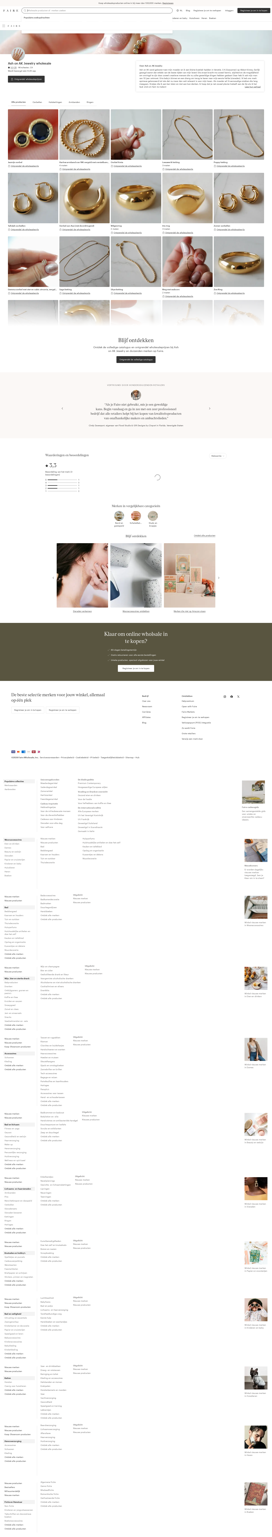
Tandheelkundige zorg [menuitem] (51, 1314)
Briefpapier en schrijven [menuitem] (16, 1273)
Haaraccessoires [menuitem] (48, 1053)
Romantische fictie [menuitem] (50, 1494)
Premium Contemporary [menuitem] (89, 783)
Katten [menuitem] (8, 1378)
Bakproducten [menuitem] (11, 982)
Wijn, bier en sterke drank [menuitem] (17, 978)
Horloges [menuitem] (45, 1085)
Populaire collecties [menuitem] (14, 781)
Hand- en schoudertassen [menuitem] (53, 1097)
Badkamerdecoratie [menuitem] (50, 899)
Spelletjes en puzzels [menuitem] (15, 1257)
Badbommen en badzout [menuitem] (52, 1112)
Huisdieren (194, 18)
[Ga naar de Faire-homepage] (10, 11)
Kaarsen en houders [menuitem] (50, 854)
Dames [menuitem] (8, 847)
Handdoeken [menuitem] (47, 911)
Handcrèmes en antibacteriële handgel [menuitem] (59, 1120)
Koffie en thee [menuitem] (11, 997)
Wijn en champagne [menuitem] (50, 966)
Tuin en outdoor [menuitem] (48, 858)
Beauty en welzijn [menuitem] (13, 851)
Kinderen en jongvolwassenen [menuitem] (19, 1510)
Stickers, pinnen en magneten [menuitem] (19, 1277)
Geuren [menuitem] (8, 1132)
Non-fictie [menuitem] (9, 1506)
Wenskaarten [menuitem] (11, 1265)
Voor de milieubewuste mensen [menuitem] (55, 811)
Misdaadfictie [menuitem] (47, 1490)
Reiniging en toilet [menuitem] (49, 1374)
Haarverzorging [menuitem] (12, 1140)
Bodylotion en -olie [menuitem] (49, 1116)
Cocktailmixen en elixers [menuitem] (52, 986)
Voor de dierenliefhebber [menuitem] (52, 815)
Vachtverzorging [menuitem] (48, 1398)
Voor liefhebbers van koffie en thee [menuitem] (94, 803)
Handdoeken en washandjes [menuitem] (54, 1322)
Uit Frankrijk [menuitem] (83, 819)
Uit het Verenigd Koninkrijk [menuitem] (90, 815)
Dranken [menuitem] (8, 986)
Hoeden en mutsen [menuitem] (49, 1057)
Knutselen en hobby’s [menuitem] (15, 1253)
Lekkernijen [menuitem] (46, 1410)
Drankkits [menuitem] (45, 990)
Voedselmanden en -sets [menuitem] (16, 1021)
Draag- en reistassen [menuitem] (50, 1370)
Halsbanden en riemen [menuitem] (51, 1382)
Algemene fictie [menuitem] (48, 1482)
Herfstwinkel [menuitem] (46, 795)
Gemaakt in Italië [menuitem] (86, 831)
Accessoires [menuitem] (10, 1053)
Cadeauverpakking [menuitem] (13, 1261)
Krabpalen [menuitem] (45, 1386)
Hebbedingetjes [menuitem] (48, 807)
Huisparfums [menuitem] (89, 838)
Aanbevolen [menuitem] (10, 789)
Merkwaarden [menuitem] (11, 785)
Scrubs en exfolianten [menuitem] (51, 1128)
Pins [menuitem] (6, 1196)
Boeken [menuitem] (8, 875)
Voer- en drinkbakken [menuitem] (50, 1366)
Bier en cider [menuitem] (47, 970)
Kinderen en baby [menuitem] (13, 863)
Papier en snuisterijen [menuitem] (15, 859)
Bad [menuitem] (42, 846)
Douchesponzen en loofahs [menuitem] (53, 1124)
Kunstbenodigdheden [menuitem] (51, 1241)
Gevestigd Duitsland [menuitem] (87, 823)
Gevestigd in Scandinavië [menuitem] (90, 827)
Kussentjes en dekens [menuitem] (93, 854)
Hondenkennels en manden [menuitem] (53, 1390)
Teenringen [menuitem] (46, 1196)
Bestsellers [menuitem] (10, 1487)
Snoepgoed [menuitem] (10, 1005)
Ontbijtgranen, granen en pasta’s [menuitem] (16, 991)
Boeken (212, 18)
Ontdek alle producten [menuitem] (15, 958)
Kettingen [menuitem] (9, 1216)
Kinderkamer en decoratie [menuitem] (17, 1326)
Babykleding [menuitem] (10, 1345)
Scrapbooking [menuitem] (47, 1253)
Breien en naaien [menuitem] (48, 1249)
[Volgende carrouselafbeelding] (209, 408)
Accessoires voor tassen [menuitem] (52, 1093)
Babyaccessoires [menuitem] (13, 1337)
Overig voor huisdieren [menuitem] (15, 1386)
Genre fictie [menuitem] (46, 1486)
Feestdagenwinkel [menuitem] (49, 799)
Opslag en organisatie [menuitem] (93, 850)
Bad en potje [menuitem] (47, 1306)
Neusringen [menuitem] (46, 1193)
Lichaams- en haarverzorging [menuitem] (54, 1310)
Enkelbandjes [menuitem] (47, 1177)
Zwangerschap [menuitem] (12, 1322)
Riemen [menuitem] (44, 1041)
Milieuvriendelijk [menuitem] (12, 1491)
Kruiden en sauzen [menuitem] (13, 1001)
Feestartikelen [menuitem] (11, 1269)
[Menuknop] (3, 26)
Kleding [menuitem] (8, 1061)
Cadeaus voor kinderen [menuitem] (51, 819)
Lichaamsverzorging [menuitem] (50, 1429)
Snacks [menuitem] (8, 1017)
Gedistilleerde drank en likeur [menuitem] (55, 974)
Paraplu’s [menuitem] (45, 1089)
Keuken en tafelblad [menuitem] (92, 846)
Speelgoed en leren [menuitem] (14, 1333)
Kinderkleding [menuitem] (11, 1349)
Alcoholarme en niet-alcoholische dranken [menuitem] (61, 982)
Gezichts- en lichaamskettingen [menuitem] (56, 1185)
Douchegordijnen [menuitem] (49, 907)
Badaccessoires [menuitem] (48, 895)
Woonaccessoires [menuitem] (13, 839)
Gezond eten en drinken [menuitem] (89, 795)
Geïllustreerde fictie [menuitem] (50, 1498)
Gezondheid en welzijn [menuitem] (15, 1136)
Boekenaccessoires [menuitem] (14, 1521)
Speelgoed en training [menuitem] (51, 1406)
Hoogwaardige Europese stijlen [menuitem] (93, 787)
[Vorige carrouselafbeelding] (62, 408)
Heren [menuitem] (7, 871)
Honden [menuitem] (8, 1382)
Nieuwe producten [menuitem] (49, 842)
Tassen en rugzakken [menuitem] (50, 1037)
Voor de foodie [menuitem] (85, 799)
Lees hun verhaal (253, 87)
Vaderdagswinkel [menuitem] (49, 787)
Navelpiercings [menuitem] (48, 1181)
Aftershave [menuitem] (46, 1433)
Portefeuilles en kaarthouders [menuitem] (54, 1081)
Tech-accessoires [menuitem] (49, 1073)
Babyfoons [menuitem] (45, 1302)
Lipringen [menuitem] (45, 1189)
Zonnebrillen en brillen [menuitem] (51, 1069)
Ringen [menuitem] (8, 1220)
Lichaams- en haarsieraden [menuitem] (18, 1189)
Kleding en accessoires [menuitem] (52, 1378)
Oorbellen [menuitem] (9, 1204)
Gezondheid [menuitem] (46, 1402)
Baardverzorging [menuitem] (48, 1425)
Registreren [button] (168, 3)
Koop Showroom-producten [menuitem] (18, 1046)
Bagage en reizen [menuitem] (49, 1077)
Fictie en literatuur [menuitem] (13, 1502)
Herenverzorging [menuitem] (12, 1148)
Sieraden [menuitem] (9, 855)
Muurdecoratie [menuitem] (89, 858)
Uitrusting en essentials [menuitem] (16, 1318)
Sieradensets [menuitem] (11, 1208)
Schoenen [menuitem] (9, 1057)
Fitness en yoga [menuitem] (12, 1128)
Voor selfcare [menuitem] (47, 827)
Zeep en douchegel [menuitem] (50, 1132)
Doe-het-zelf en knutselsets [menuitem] (53, 1245)
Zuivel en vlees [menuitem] (12, 1009)
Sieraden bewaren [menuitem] (13, 1212)
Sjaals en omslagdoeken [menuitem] (52, 1065)
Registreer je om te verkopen (207, 10)
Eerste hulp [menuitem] (46, 1318)
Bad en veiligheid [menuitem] (13, 1314)
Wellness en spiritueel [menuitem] (15, 1160)
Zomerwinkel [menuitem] (47, 791)
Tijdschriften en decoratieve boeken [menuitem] (18, 1515)
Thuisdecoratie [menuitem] (48, 862)
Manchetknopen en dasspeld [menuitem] (18, 1200)
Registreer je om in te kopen (253, 10)
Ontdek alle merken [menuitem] (14, 954)
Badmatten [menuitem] (46, 903)
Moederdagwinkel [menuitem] (49, 783)
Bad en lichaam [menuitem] (12, 1124)
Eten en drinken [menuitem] (12, 843)
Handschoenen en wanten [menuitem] (53, 1049)
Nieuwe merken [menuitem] (48, 838)
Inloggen (229, 10)
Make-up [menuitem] (9, 1144)
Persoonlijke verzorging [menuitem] (15, 1152)
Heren (204, 18)
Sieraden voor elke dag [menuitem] (51, 823)
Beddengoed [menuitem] (47, 850)
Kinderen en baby (178, 18)
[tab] (18, 102)
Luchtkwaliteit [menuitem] (47, 1298)
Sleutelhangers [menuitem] (48, 1061)
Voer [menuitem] (43, 1394)
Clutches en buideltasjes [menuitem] (52, 1045)
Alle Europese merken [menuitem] (88, 811)
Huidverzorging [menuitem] (12, 1156)
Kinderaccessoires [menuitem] (13, 1341)
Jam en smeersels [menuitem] (13, 1013)
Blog (188, 10)
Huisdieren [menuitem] (10, 867)
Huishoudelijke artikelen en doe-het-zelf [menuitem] (101, 842)
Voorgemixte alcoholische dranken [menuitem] (57, 978)
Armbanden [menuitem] (10, 1193)
